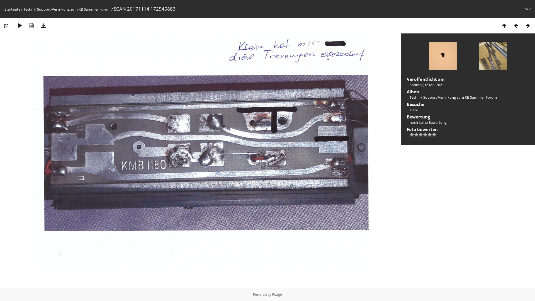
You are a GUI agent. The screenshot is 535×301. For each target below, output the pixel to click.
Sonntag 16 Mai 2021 (427, 84)
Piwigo (277, 294)
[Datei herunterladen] (43, 25)
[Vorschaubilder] (504, 25)
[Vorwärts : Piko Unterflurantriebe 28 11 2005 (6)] (528, 25)
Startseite (12, 9)
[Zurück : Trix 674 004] (516, 25)
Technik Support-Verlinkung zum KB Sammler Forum (67, 9)
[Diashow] (20, 25)
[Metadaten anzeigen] (31, 25)
